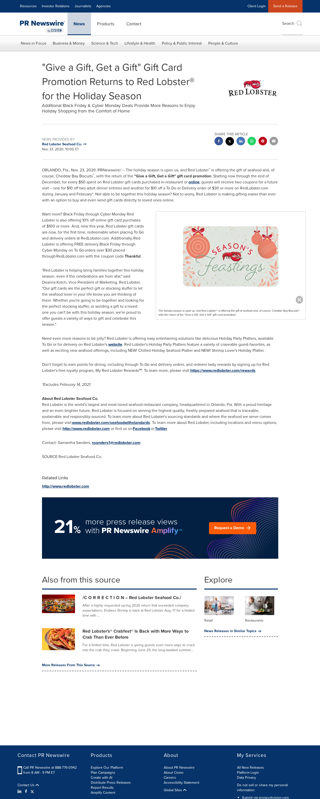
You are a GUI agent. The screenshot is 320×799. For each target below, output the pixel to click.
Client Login (257, 6)
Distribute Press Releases (111, 782)
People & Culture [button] (223, 43)
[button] (231, 256)
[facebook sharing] (218, 142)
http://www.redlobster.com (86, 428)
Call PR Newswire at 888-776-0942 (50, 767)
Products (105, 24)
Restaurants (254, 620)
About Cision (174, 772)
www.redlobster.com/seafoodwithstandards (111, 422)
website (115, 344)
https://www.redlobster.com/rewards (223, 370)
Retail (208, 620)
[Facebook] (26, 791)
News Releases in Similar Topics (230, 631)
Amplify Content (103, 792)
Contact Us (27, 785)
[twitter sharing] (230, 142)
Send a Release (285, 6)
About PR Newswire (179, 767)
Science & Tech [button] (104, 43)
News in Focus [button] (33, 43)
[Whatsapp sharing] (252, 142)
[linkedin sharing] (240, 142)
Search (288, 23)
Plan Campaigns (103, 772)
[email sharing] (274, 142)
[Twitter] (32, 791)
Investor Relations (56, 6)
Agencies (103, 6)
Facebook (141, 428)
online (194, 182)
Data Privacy (246, 777)
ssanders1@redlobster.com (116, 442)
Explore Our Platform (107, 767)
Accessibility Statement (181, 782)
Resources (28, 6)
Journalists (82, 6)
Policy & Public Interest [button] (182, 43)
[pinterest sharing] (262, 142)
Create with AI (101, 777)
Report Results (102, 787)
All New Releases (250, 767)
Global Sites (173, 790)
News (79, 24)
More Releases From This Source (68, 665)
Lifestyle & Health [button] (139, 43)
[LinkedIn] (20, 791)
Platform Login (248, 772)
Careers (170, 777)
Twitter (161, 428)
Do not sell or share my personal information (262, 787)
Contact (133, 24)
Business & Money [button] (69, 43)
